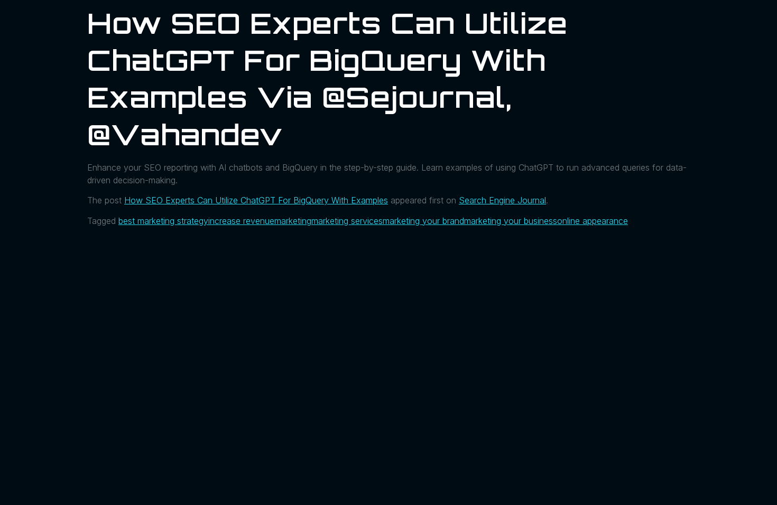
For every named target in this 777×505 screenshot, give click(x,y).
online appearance (592, 221)
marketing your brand (423, 221)
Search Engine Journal (502, 200)
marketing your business (510, 221)
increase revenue (241, 221)
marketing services (347, 221)
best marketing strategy (163, 221)
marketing (292, 221)
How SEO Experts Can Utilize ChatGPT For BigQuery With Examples (256, 200)
